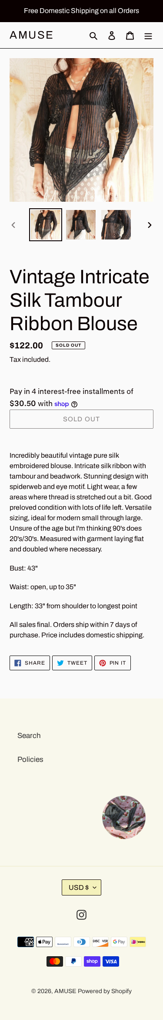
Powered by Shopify (105, 991)
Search (29, 735)
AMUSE (32, 35)
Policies (30, 759)
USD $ (79, 887)
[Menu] (148, 35)
